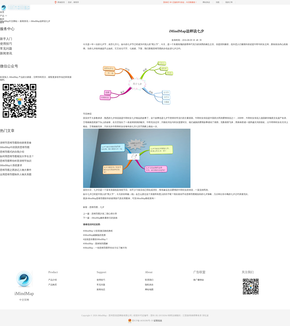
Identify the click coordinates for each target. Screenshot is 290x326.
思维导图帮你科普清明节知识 (15, 161)
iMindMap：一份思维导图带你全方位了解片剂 (105, 248)
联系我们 (149, 280)
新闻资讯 (6, 53)
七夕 (102, 207)
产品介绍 (52, 280)
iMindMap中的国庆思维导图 (14, 147)
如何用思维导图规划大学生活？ (17, 156)
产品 (3, 16)
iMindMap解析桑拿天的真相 (104, 218)
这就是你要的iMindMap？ (95, 239)
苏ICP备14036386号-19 (142, 321)
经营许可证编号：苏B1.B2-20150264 (150, 315)
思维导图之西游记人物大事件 (15, 170)
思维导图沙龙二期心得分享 (104, 214)
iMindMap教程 (143, 198)
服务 (2, 22)
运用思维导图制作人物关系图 (15, 174)
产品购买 (52, 285)
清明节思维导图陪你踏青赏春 (15, 142)
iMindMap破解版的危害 (94, 235)
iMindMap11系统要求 (11, 165)
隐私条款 (149, 285)
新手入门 (6, 38)
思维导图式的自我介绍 (12, 151)
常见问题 (6, 48)
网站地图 (149, 289)
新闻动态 (101, 289)
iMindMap (102, 315)
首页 (2, 12)
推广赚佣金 (198, 280)
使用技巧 (6, 43)
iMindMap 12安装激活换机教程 (98, 231)
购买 (2, 19)
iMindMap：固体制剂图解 (95, 243)
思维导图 (157, 48)
